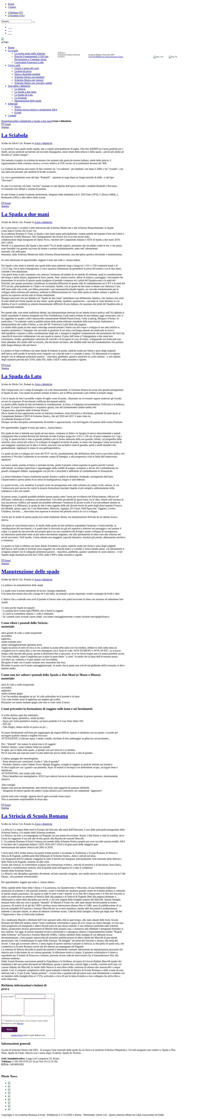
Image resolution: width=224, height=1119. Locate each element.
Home (11, 4)
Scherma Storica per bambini (29, 77)
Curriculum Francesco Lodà (28, 62)
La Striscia (19, 89)
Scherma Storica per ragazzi (28, 80)
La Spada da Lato (23, 94)
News (17, 106)
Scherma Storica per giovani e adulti (33, 83)
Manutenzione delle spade (27, 100)
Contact (12, 7)
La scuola (13, 50)
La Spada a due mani (25, 91)
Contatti (12, 115)
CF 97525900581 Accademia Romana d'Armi (106, 57)
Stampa (5, 127)
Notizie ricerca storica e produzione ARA (35, 109)
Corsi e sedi (14, 65)
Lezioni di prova (22, 71)
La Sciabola (20, 97)
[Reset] (33, 22)
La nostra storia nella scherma (29, 53)
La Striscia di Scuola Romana (34, 816)
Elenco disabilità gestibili (27, 74)
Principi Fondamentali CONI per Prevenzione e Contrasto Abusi (31, 58)
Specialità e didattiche (19, 86)
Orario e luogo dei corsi (26, 68)
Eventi (17, 112)
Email (7, 124)
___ (10, 27)
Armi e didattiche (43, 143)
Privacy (20, 1023)
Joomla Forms (17, 1035)
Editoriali (12, 103)
